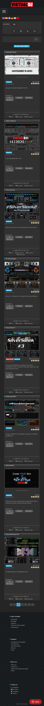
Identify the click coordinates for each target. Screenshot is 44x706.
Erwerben (13, 621)
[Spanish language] (6, 18)
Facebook (15, 687)
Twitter (14, 693)
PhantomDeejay (35, 221)
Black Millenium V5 (12, 534)
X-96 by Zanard (11, 259)
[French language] (9, 18)
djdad (37, 152)
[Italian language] (15, 18)
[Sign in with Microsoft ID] (21, 31)
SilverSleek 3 (10, 328)
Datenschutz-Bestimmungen (19, 669)
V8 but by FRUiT (11, 396)
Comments (20, 116)
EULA (12, 670)
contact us (14, 666)
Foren (12, 650)
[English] (3, 18)
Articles (13, 648)
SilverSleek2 (10, 190)
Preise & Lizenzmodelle (18, 625)
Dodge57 (36, 565)
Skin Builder (10, 465)
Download (14, 619)
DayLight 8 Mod (11, 52)
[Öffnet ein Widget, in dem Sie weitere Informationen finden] (35, 702)
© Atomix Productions (22, 704)
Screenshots (14, 627)
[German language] (12, 18)
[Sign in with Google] (34, 31)
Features (13, 623)
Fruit (38, 427)
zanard (37, 290)
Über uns (13, 665)
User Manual (15, 644)
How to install (29, 116)
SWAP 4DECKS (11, 121)
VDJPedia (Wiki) (16, 646)
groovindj (36, 81)
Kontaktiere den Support (18, 642)
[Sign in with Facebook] (14, 31)
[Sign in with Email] (14, 24)
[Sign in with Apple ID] (28, 31)
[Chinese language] (18, 18)
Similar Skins (20, 252)
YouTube (15, 689)
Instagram (15, 691)
